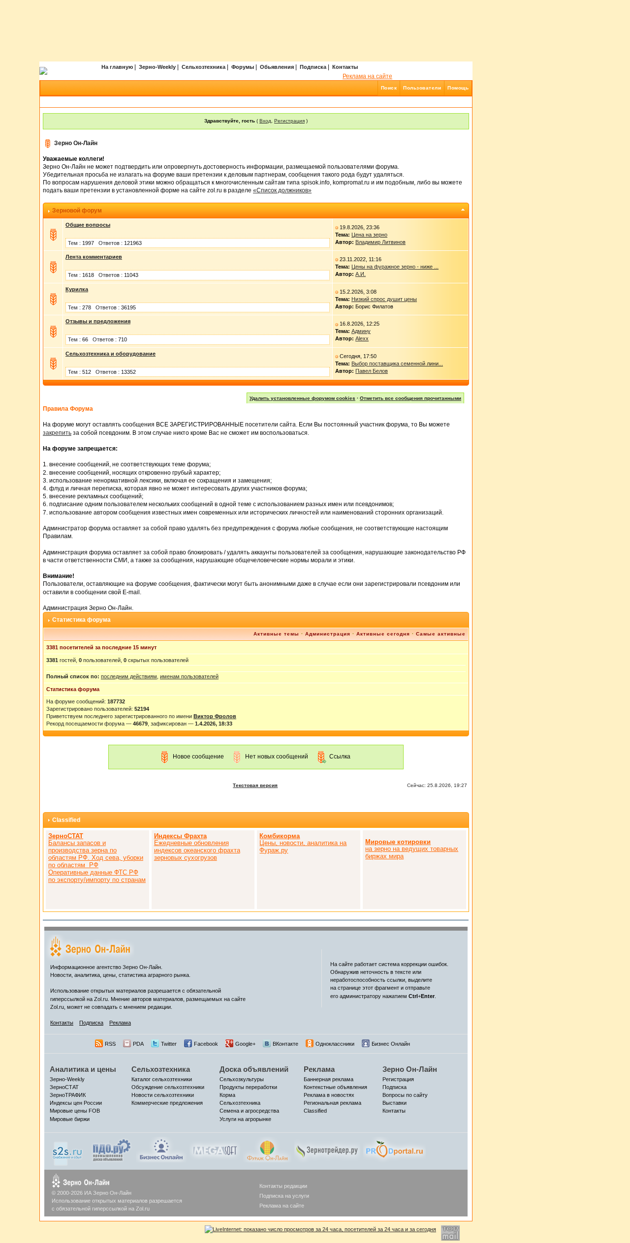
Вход (265, 120)
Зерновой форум (77, 210)
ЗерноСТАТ (64, 1087)
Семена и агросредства (249, 1111)
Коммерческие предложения (167, 1103)
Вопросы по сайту (405, 1095)
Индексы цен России (76, 1103)
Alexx (362, 338)
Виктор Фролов (214, 716)
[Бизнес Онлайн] (161, 1149)
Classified (66, 820)
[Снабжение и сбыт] (68, 1151)
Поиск (389, 88)
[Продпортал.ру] (394, 1149)
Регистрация (289, 120)
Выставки (394, 1103)
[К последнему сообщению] (336, 227)
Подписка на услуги (284, 1196)
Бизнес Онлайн (391, 1044)
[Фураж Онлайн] (267, 1149)
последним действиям (129, 676)
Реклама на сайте (367, 76)
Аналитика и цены (83, 1069)
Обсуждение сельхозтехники (167, 1087)
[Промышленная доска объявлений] (112, 1150)
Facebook (206, 1044)
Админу (361, 331)
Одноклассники (334, 1044)
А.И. (360, 274)
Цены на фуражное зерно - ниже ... (395, 267)
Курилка (76, 289)
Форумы (242, 67)
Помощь (458, 88)
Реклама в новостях (329, 1095)
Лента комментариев (93, 257)
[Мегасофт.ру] (214, 1149)
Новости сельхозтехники (162, 1095)
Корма (227, 1095)
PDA (138, 1044)
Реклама (120, 1023)
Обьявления (277, 67)
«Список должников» (282, 190)
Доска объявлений (254, 1069)
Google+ (245, 1044)
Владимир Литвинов (380, 242)
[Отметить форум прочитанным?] (53, 234)
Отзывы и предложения (97, 321)
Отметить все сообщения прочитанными (410, 398)
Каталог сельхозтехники (161, 1079)
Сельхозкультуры (242, 1079)
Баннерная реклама (328, 1079)
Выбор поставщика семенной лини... (397, 363)
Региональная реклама (332, 1103)
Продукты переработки (248, 1087)
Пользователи (422, 88)
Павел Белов (371, 371)
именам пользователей (189, 676)
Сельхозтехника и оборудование (110, 354)
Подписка (313, 67)
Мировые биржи (70, 1119)
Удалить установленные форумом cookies (302, 398)
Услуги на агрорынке (245, 1119)
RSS (110, 1044)
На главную (117, 67)
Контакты (345, 67)
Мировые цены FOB (75, 1111)
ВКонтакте (285, 1044)
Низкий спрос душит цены (384, 299)
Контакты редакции (283, 1186)
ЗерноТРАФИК (68, 1095)
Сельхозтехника (203, 67)
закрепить (57, 432)
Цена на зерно (369, 235)
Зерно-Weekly (157, 67)
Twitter (169, 1044)
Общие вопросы (87, 225)
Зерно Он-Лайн (75, 143)
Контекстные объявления (335, 1087)
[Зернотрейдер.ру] (327, 1149)
